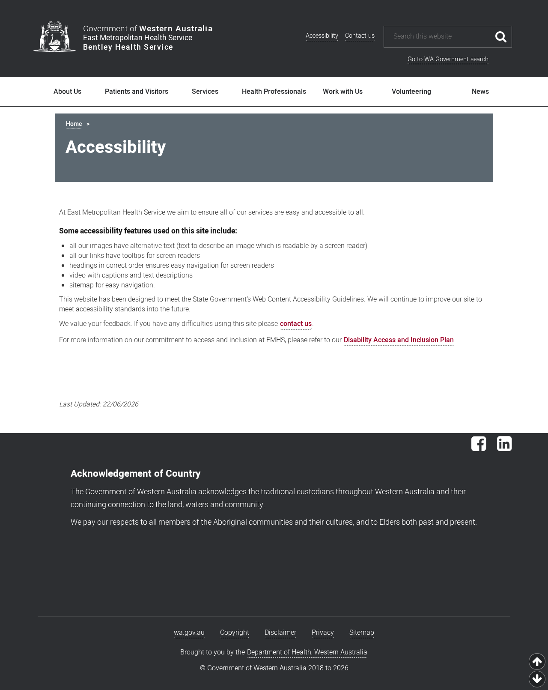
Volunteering (411, 92)
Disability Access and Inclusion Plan (399, 340)
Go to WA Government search (448, 59)
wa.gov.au (189, 632)
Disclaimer (280, 632)
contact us (296, 324)
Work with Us (343, 92)
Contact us (360, 35)
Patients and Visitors (136, 92)
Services (205, 92)
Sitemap (361, 632)
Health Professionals (274, 92)
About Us (67, 92)
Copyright (234, 632)
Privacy (323, 632)
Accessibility (322, 35)
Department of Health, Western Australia (307, 652)
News (480, 92)
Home (74, 123)
